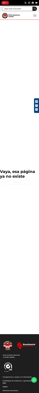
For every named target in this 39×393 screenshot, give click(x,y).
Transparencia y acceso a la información (17, 377)
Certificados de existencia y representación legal (18, 382)
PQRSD (5, 387)
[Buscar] (34, 9)
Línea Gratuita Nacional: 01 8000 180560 (11, 356)
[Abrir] (35, 16)
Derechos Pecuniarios (10, 390)
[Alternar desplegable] (7, 2)
